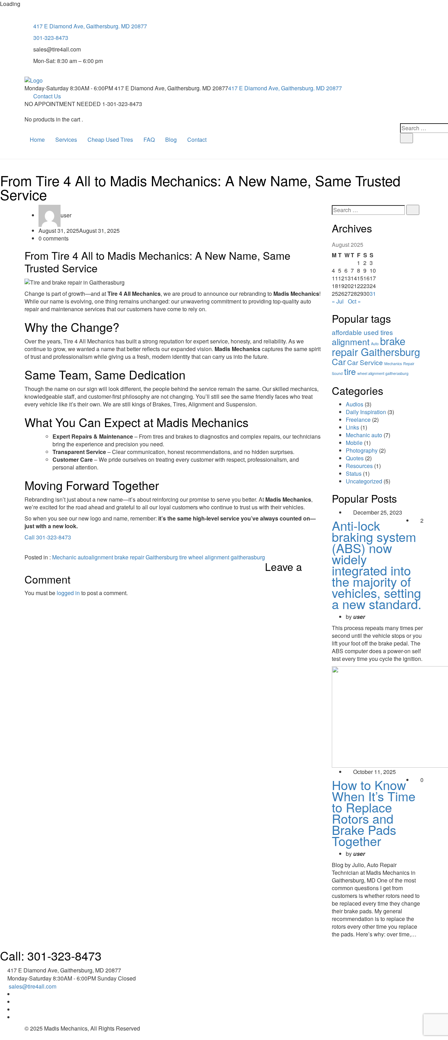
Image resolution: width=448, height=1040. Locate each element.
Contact (196, 139)
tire (183, 557)
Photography (362, 450)
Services (66, 139)
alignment (101, 557)
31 (373, 293)
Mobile (354, 443)
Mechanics (393, 363)
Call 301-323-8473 (47, 537)
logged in (68, 593)
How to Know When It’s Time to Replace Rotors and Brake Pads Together (373, 813)
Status (354, 473)
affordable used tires (362, 332)
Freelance (358, 420)
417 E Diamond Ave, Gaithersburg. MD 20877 (90, 26)
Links (352, 427)
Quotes (355, 458)
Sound (337, 373)
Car (339, 361)
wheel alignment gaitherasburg (226, 557)
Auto (375, 343)
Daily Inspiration (366, 412)
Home (37, 139)
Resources (359, 466)
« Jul (338, 301)
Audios (354, 404)
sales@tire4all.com (32, 986)
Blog (171, 139)
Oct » (354, 301)
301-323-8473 (50, 38)
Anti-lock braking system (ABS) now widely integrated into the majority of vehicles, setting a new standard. (376, 564)
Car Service (365, 362)
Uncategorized (364, 481)
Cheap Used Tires (110, 139)
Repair (408, 363)
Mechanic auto (70, 557)
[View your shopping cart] (26, 112)
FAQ (149, 139)
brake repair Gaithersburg (146, 557)
